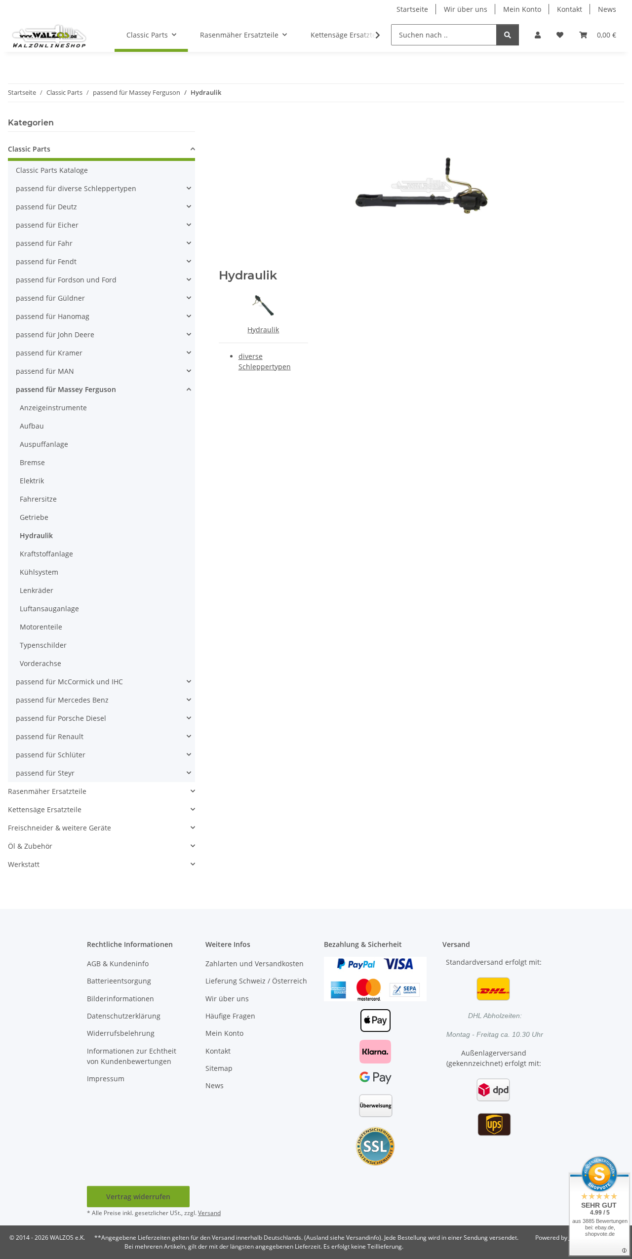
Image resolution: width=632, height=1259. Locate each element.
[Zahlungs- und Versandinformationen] (375, 978)
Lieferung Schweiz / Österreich (256, 980)
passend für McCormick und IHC (69, 681)
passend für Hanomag (52, 316)
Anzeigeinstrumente (53, 407)
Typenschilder (43, 645)
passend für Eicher (47, 225)
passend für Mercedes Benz (62, 700)
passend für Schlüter (50, 754)
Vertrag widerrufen (138, 1196)
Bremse (32, 462)
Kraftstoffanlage (46, 553)
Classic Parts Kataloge (52, 170)
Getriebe (34, 517)
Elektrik (32, 480)
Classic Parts (29, 149)
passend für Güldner (50, 298)
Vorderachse (40, 663)
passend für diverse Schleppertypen (76, 188)
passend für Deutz (46, 206)
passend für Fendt (46, 261)
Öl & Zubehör (30, 846)
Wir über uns (465, 9)
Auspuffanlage (44, 444)
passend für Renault (49, 736)
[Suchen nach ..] (507, 34)
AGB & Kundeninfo (118, 963)
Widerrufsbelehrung (121, 1033)
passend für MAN (45, 371)
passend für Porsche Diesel (61, 718)
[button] (538, 35)
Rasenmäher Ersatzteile (47, 791)
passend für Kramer (49, 352)
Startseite (412, 9)
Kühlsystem (39, 572)
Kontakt (569, 9)
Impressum (105, 1078)
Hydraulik (263, 329)
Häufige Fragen (230, 1016)
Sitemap (219, 1068)
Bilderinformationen (120, 998)
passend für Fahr (44, 243)
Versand (209, 1213)
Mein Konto (522, 9)
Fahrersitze (38, 499)
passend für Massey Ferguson (66, 389)
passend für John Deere (55, 334)
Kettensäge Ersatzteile (44, 809)
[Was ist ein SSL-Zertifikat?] (375, 1145)
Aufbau (32, 426)
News (607, 9)
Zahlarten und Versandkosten (254, 963)
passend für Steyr (45, 773)
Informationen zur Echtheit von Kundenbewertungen (131, 1056)
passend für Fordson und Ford (66, 279)
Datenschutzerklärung (123, 1016)
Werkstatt (24, 864)
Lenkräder (36, 590)
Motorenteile (41, 626)
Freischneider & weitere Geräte (59, 827)
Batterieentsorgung (119, 980)
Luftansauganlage (49, 608)
